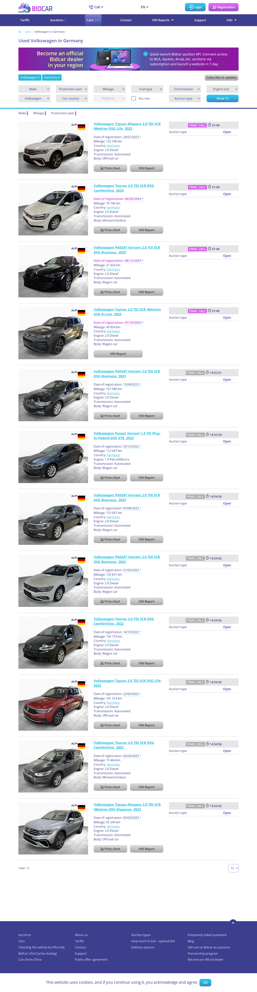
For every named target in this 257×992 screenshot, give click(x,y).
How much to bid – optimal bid (153, 941)
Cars (28, 31)
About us (81, 935)
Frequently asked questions (207, 935)
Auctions (24, 935)
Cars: (93, 20)
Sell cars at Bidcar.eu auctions (209, 947)
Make (22, 113)
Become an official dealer (206, 959)
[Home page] (19, 31)
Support (200, 20)
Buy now (144, 98)
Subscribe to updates (221, 77)
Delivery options (142, 947)
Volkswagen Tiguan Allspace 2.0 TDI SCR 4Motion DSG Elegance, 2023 (127, 807)
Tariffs (25, 20)
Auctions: (58, 20)
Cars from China (29, 959)
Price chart (112, 168)
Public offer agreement (91, 959)
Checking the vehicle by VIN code (41, 947)
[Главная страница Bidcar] (35, 7)
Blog (191, 941)
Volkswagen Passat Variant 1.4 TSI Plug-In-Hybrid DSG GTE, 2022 (127, 435)
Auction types (141, 935)
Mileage (38, 113)
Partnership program (203, 953)
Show (223, 98)
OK (205, 983)
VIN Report (146, 168)
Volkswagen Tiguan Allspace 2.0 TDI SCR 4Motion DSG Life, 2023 (127, 126)
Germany (113, 146)
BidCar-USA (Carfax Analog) (37, 953)
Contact (126, 20)
